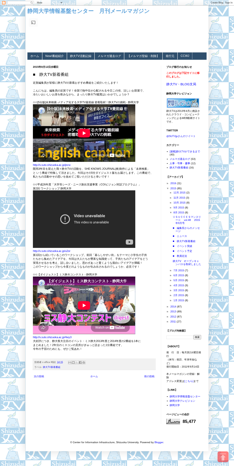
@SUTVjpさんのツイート (181, 136)
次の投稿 (39, 376)
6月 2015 (179, 275)
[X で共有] (77, 362)
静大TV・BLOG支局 (181, 84)
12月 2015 (179, 192)
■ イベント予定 (182, 251)
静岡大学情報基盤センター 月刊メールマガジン (88, 11)
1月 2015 (179, 300)
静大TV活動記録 (80, 56)
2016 (173, 183)
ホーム (34, 56)
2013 (173, 311)
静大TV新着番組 (51, 367)
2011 (173, 321)
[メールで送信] (70, 362)
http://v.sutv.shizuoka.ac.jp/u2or (51, 250)
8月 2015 (179, 212)
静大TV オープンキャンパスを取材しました (187, 263)
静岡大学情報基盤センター (185, 396)
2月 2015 (179, 295)
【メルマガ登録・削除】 (143, 56)
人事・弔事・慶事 (180, 163)
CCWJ (185, 55)
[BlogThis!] (73, 362)
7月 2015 (179, 270)
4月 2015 (179, 285)
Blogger (158, 442)
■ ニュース (180, 236)
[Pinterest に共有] (84, 362)
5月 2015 (179, 280)
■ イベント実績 (182, 246)
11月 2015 (179, 197)
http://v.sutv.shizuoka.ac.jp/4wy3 (52, 337)
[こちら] (188, 381)
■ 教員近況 (180, 255)
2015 (173, 188)
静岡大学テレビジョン (182, 400)
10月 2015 (179, 202)
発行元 (170, 56)
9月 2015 (179, 207)
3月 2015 (179, 290)
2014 (173, 306)
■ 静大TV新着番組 (184, 241)
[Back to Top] (223, 457)
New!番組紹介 (54, 56)
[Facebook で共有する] (80, 362)
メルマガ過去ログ (109, 56)
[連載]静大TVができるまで (185, 151)
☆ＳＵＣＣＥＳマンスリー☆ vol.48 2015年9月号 (187, 220)
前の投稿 (149, 376)
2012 (173, 316)
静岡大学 (175, 405)
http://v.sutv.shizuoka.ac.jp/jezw (52, 164)
